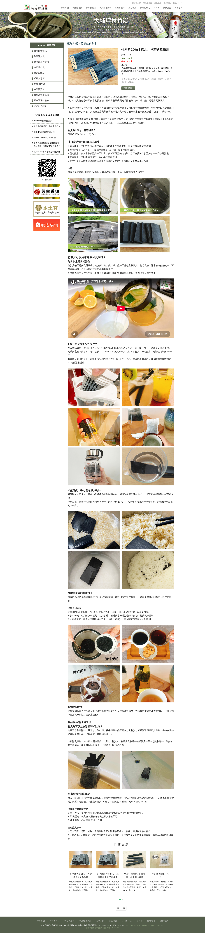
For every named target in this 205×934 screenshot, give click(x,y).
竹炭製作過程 (105, 8)
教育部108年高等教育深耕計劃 (47, 152)
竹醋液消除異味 (41, 95)
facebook (179, 3)
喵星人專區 (39, 78)
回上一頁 (121, 908)
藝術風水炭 (136, 3)
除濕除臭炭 (39, 56)
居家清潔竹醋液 (41, 100)
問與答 (156, 8)
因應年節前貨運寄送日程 (44, 132)
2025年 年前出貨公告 (43, 121)
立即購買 (128, 88)
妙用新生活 (145, 8)
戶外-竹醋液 (39, 84)
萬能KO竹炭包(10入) (161, 874)
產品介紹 (119, 8)
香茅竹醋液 (91, 8)
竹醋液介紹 (77, 8)
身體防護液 (39, 89)
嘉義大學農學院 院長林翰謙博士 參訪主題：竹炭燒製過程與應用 (47, 144)
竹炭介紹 (65, 8)
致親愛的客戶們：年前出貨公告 (47, 126)
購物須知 (167, 8)
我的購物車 (147, 3)
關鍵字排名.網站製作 (94, 928)
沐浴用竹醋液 (40, 106)
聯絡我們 (179, 8)
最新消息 (132, 8)
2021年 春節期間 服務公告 (45, 137)
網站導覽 (157, 3)
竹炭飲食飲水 (40, 51)
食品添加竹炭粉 (41, 62)
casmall (144, 925)
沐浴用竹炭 (39, 67)
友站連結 (167, 3)
